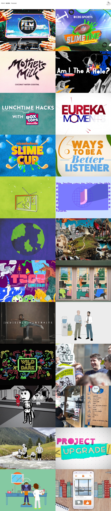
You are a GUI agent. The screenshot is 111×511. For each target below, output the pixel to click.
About (3, 3)
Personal (13, 3)
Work (8, 3)
